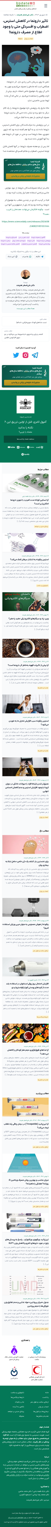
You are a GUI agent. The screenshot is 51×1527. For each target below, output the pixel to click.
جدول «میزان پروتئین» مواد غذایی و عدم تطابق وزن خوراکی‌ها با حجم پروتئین (26, 1304)
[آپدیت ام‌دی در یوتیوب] (11, 447)
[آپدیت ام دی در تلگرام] (35, 355)
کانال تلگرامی (14, 1475)
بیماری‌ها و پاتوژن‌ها (41, 1411)
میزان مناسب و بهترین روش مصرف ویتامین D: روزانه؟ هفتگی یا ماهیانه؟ (29, 1182)
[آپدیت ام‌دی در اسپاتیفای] (25, 454)
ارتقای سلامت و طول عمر (40, 951)
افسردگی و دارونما (11, 237)
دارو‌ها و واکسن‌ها (42, 1017)
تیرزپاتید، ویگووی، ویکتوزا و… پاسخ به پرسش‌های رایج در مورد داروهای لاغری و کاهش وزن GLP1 (27, 1241)
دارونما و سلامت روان (19, 241)
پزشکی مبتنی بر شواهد (41, 526)
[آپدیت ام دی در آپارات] (39, 447)
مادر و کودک (19, 1402)
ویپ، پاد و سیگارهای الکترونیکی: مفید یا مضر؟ (29, 618)
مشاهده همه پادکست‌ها (25, 439)
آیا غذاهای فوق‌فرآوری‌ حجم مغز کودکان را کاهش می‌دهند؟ (28, 1052)
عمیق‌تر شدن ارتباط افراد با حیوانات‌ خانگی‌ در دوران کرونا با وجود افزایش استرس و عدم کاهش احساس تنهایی (27, 788)
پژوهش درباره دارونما (43, 241)
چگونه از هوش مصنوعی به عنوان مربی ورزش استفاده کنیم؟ (25, 926)
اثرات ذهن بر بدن (24, 237)
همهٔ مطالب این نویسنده (25, 309)
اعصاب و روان (28, 39)
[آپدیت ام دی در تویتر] (16, 355)
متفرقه (20, 39)
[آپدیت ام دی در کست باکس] (30, 447)
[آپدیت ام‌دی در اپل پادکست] (21, 447)
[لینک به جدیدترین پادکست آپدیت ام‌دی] (25, 405)
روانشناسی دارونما (44, 244)
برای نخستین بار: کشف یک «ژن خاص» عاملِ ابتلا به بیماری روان (27, 863)
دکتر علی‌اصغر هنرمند (24, 15)
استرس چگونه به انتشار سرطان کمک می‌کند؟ (29, 559)
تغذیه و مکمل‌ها (43, 688)
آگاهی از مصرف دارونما (38, 237)
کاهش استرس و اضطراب (29, 244)
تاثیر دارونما (31, 241)
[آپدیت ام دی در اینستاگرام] (25, 355)
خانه (47, 1392)
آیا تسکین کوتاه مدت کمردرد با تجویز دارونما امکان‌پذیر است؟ (29, 502)
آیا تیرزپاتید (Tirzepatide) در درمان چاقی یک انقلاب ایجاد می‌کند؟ (26, 1126)
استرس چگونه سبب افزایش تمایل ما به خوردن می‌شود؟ (29, 723)
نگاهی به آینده (18, 1407)
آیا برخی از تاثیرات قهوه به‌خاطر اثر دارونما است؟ (28, 665)
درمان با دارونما (5, 241)
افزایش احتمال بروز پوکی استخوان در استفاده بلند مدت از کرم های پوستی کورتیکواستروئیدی (27, 985)
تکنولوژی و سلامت (42, 586)
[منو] (45, 5)
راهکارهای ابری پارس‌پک (16, 1518)
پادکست (45, 1397)
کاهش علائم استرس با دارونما (10, 244)
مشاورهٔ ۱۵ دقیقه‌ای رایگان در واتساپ (25, 176)
